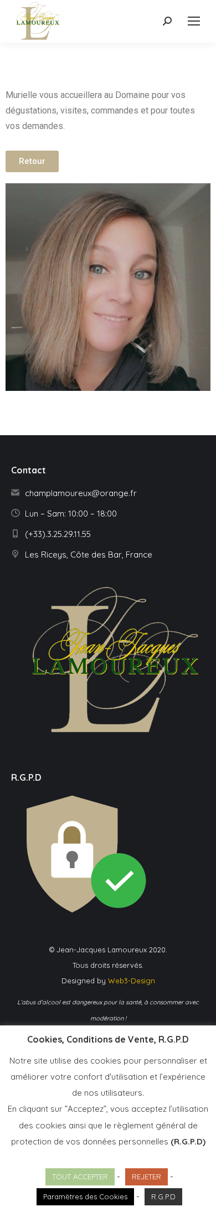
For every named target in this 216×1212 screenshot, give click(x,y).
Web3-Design (131, 980)
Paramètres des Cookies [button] (85, 1196)
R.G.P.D (163, 1196)
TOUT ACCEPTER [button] (80, 1176)
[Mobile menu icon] (194, 21)
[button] (32, 161)
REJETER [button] (146, 1176)
